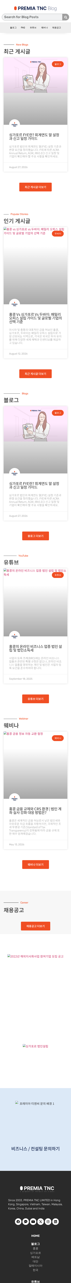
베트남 (35, 1257)
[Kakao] (25, 1221)
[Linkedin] (55, 1221)
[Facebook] (18, 1221)
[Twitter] (40, 1221)
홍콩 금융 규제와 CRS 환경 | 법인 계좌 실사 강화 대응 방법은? (35, 810)
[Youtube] (33, 1221)
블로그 (13, 27)
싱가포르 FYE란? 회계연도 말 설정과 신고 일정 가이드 (34, 136)
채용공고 (56, 27)
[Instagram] (48, 1221)
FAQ (23, 27)
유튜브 (32, 27)
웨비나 (44, 27)
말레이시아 (35, 1265)
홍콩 (35, 1248)
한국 (35, 1270)
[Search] (65, 17)
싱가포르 (35, 1253)
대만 (35, 1261)
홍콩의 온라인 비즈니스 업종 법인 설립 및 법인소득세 (35, 648)
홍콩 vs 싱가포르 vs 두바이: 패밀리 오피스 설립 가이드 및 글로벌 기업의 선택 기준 (35, 318)
